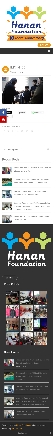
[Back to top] (50, 433)
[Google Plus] (17, 131)
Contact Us (22, 433)
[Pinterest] (27, 131)
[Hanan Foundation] (26, 24)
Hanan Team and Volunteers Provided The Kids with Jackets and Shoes (32, 169)
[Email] (31, 131)
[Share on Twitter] (8, 131)
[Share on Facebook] (4, 131)
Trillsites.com (17, 428)
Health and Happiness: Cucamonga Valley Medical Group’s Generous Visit (30, 193)
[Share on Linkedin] (13, 131)
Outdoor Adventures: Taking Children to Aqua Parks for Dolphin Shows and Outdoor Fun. (31, 181)
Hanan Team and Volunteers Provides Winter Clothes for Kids (31, 218)
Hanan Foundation (23, 425)
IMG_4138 (17, 67)
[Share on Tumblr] (22, 131)
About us (9, 277)
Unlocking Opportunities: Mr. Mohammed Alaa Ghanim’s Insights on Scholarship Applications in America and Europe (32, 206)
